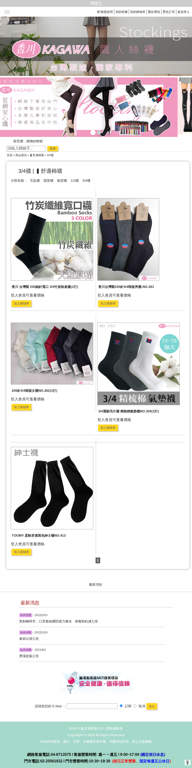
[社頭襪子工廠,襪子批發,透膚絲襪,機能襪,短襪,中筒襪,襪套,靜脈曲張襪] (96, 107)
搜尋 (53, 148)
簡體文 (96, 3)
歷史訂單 (169, 12)
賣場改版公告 (29, 656)
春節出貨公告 (29, 638)
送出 (152, 706)
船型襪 (62, 180)
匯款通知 (154, 12)
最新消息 (95, 584)
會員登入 (183, 12)
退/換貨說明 (105, 12)
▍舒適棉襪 (37, 155)
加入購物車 (21, 303)
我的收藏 (121, 12)
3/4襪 (86, 180)
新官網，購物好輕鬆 (28, 141)
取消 (141, 706)
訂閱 (127, 706)
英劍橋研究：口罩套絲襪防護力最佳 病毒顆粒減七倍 (41, 621)
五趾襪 (35, 180)
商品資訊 (21, 155)
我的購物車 (137, 12)
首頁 (9, 155)
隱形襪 (48, 180)
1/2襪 (75, 180)
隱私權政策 (115, 728)
